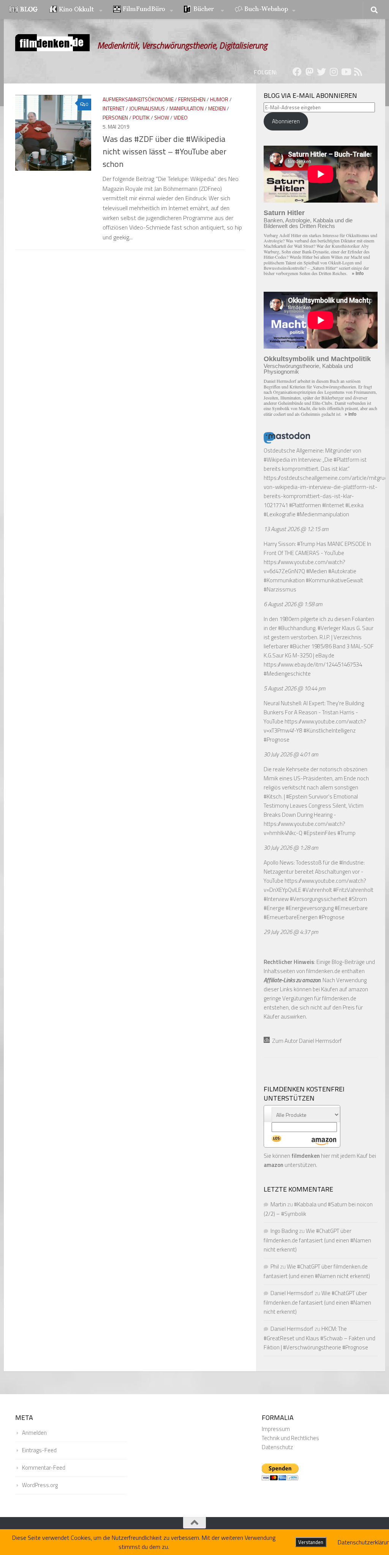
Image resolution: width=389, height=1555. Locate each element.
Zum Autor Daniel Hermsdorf (306, 1040)
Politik (141, 117)
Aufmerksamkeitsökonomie (138, 99)
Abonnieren (286, 121)
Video (181, 117)
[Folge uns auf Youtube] (345, 71)
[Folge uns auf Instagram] (333, 71)
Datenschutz (277, 1447)
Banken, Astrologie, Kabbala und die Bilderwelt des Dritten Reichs (308, 223)
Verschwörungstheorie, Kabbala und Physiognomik (308, 369)
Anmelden (34, 1432)
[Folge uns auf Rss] (357, 71)
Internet (114, 108)
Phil (274, 1266)
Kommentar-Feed (43, 1467)
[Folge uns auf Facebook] (297, 71)
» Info (358, 273)
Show (161, 117)
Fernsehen (192, 99)
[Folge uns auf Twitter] (321, 71)
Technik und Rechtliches (290, 1438)
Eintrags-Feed (39, 1450)
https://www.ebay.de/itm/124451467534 (313, 664)
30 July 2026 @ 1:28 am (291, 847)
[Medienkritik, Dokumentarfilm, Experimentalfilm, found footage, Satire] (143, 10)
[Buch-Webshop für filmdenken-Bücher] (265, 10)
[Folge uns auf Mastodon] (309, 71)
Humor (219, 99)
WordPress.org (40, 1485)
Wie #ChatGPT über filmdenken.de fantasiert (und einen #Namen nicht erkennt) (317, 1240)
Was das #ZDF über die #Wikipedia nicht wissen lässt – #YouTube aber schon (164, 151)
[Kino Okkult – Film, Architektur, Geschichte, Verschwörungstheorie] (76, 10)
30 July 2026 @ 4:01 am (291, 754)
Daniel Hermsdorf (291, 1293)
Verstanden (310, 1542)
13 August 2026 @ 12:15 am (296, 529)
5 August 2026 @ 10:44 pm (295, 688)
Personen (115, 117)
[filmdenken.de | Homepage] (52, 42)
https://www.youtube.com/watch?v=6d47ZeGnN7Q (304, 566)
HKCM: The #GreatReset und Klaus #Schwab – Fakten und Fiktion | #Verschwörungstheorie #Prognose (319, 1338)
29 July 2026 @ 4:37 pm (291, 932)
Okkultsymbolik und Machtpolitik (317, 359)
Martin (278, 1204)
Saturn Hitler (284, 213)
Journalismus (147, 108)
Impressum (276, 1428)
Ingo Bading (284, 1230)
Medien (217, 108)
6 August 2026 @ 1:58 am (293, 604)
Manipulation (186, 108)
